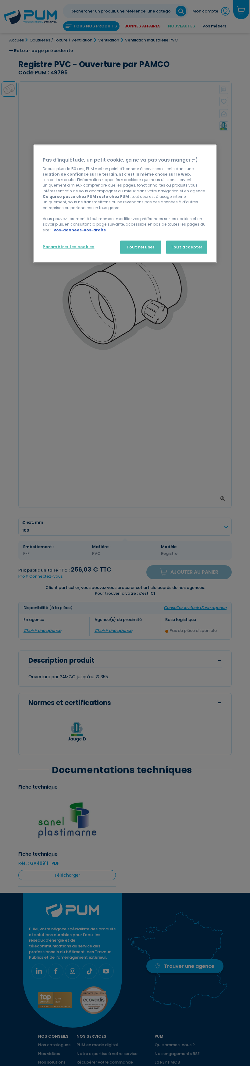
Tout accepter (187, 247)
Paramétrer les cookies (68, 246)
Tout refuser (141, 247)
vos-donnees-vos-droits (80, 230)
